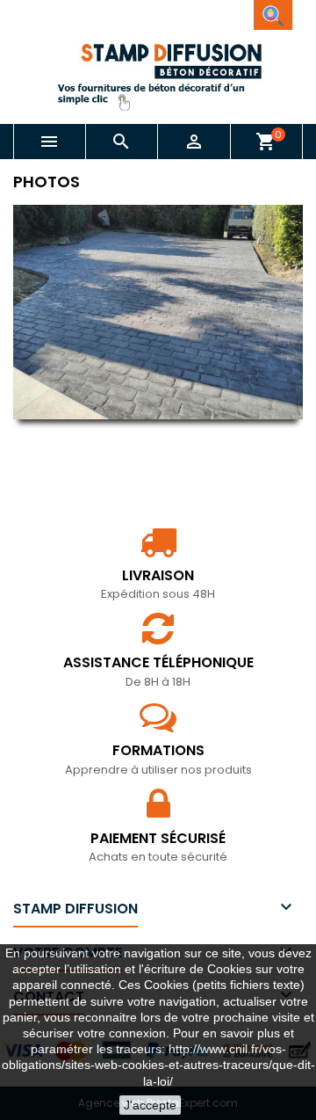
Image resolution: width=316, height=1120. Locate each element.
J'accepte (150, 1105)
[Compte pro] (273, 15)
